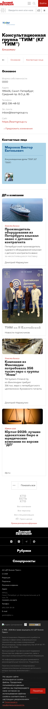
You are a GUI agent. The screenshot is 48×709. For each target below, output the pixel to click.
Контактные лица (34, 60)
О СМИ (5, 574)
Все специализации (24, 515)
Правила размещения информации (24, 523)
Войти (43, 3)
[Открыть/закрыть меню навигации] (29, 3)
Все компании (24, 506)
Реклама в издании (10, 585)
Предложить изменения (19, 128)
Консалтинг (8, 49)
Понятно (38, 691)
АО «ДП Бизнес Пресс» (11, 570)
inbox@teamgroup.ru (15, 112)
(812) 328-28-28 (8, 608)
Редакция (6, 578)
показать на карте (9, 600)
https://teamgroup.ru (14, 121)
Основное (15, 60)
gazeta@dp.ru (7, 615)
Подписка (6, 581)
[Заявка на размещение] (44, 10)
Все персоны (24, 510)
